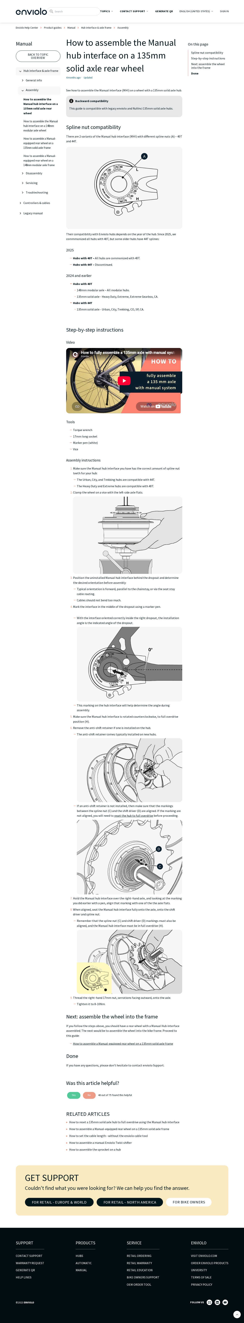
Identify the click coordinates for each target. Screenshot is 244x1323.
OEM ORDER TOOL (139, 1284)
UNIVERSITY (199, 1270)
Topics (105, 11)
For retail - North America (130, 1202)
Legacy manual (33, 213)
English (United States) (195, 11)
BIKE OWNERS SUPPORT (143, 1277)
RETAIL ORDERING (139, 1256)
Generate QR (164, 11)
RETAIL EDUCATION (140, 1270)
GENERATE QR (25, 1270)
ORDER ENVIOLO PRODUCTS (209, 1263)
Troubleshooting (37, 192)
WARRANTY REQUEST (30, 1263)
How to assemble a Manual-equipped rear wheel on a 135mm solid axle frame (39, 143)
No (89, 1095)
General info (34, 80)
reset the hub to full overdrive (133, 815)
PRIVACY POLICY (201, 1284)
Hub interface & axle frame (96, 27)
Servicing (32, 183)
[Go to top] (237, 1314)
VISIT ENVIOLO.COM (204, 1256)
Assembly (123, 27)
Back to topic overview (38, 56)
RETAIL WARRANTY (139, 1263)
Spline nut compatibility (207, 52)
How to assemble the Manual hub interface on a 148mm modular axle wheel (40, 125)
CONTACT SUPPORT (29, 1256)
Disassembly (34, 173)
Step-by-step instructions (208, 58)
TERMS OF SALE (201, 1277)
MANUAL (81, 1270)
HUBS (79, 1256)
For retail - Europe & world (59, 1202)
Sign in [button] (224, 11)
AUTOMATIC (84, 1263)
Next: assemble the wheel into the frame (208, 66)
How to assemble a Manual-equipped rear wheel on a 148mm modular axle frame (39, 160)
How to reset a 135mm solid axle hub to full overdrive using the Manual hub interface (124, 1122)
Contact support (132, 11)
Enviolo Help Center (27, 27)
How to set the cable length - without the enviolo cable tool (108, 1136)
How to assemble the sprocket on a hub (95, 1149)
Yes (74, 1095)
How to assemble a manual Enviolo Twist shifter (100, 1143)
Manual (71, 27)
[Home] (31, 11)
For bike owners (189, 1202)
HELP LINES (23, 1277)
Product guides (53, 27)
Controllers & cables (36, 203)
